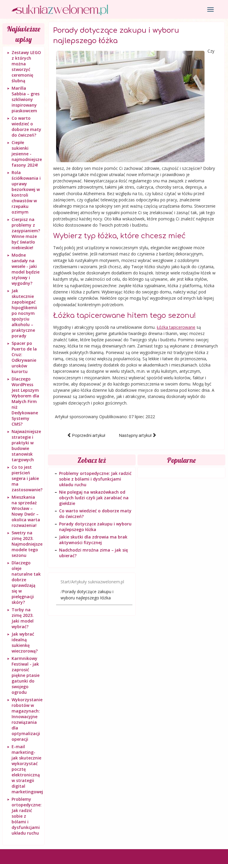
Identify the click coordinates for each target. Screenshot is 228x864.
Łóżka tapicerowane (176, 327)
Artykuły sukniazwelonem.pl (97, 582)
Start (65, 582)
